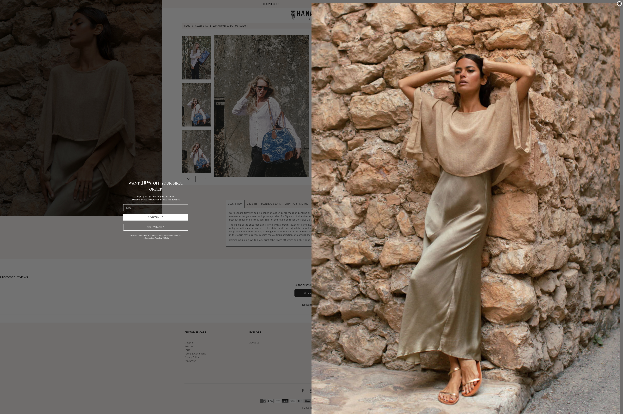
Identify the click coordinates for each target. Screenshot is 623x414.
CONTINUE (156, 217)
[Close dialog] (619, 4)
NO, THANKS (156, 227)
